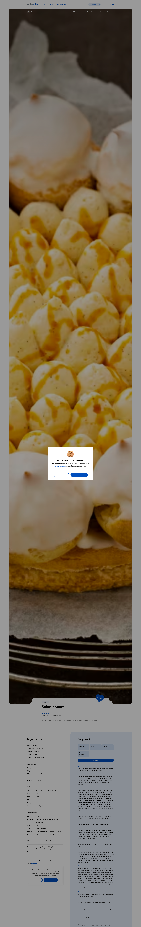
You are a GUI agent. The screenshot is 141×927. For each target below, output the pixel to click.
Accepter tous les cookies (79, 475)
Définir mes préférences (61, 475)
